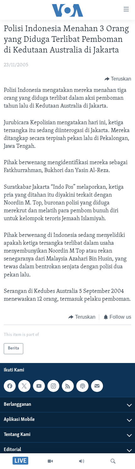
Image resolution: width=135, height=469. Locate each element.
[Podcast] (82, 386)
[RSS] (68, 386)
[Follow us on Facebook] (10, 386)
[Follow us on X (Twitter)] (24, 386)
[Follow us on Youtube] (39, 386)
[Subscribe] (97, 386)
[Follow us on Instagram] (53, 386)
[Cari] (113, 461)
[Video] (50, 461)
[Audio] (81, 461)
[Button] (118, 79)
